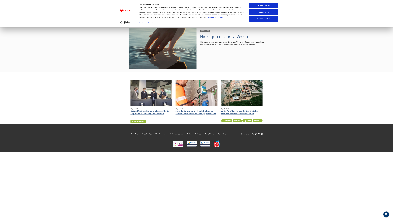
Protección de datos (194, 134)
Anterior (237, 121)
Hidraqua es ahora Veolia (224, 36)
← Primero (227, 121)
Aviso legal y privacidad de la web (154, 134)
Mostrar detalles (145, 23)
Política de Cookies (215, 17)
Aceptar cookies (264, 5)
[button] (138, 121)
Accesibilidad (209, 134)
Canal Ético (222, 134)
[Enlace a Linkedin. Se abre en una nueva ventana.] (262, 134)
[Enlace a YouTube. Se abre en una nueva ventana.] (259, 134)
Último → (257, 121)
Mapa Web (134, 134)
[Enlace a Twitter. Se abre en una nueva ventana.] (253, 134)
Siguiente (247, 121)
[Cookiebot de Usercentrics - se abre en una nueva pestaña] (125, 22)
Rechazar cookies (263, 19)
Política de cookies (176, 134)
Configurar (263, 12)
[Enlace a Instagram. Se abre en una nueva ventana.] (256, 134)
